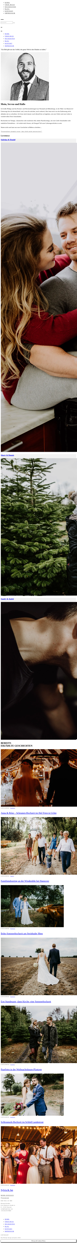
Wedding (12, 808)
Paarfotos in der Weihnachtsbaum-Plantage (21, 1069)
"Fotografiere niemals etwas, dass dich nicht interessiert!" (21, 131)
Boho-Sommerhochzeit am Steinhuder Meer (22, 933)
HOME (7, 2)
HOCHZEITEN (10, 7)
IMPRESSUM (10, 13)
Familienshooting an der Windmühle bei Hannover (25, 881)
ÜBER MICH (10, 4)
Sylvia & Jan (7, 1190)
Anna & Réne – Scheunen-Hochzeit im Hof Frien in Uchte (28, 813)
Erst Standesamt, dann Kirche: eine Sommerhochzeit (26, 1001)
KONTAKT (9, 11)
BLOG (7, 9)
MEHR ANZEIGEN (7, 1195)
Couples (12, 1064)
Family (12, 876)
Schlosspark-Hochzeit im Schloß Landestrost (22, 1122)
